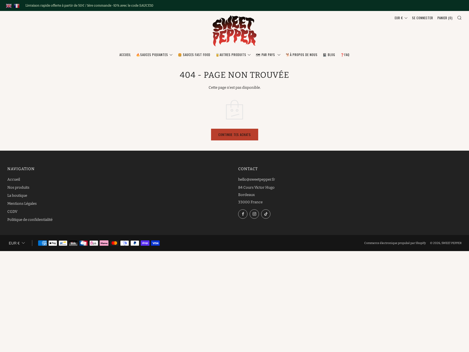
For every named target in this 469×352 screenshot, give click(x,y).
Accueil (125, 54)
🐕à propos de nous (302, 54)
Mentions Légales (22, 203)
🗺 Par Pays (266, 54)
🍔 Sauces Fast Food (194, 54)
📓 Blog (329, 54)
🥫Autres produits (230, 54)
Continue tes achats (234, 134)
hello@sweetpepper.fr (256, 179)
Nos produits (18, 187)
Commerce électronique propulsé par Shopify (395, 243)
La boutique (17, 195)
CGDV (12, 211)
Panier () (445, 17)
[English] (9, 5)
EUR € (399, 17)
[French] (17, 5)
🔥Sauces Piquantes (152, 54)
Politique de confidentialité (30, 219)
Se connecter (422, 17)
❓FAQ (345, 54)
